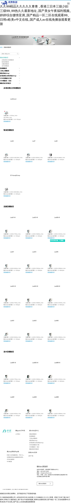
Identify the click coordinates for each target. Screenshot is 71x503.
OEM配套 (9, 461)
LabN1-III (13, 286)
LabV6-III (57, 217)
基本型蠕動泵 (5, 66)
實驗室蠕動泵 (4, 57)
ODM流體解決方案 (6, 78)
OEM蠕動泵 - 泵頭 (5, 81)
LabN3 (34, 320)
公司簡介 (17, 434)
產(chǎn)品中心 (34, 430)
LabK (55, 141)
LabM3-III (35, 362)
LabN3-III (35, 286)
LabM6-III (57, 362)
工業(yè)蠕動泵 (4, 71)
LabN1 (12, 320)
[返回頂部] (68, 499)
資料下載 (30, 456)
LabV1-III (12, 217)
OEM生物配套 (10, 459)
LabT (33, 141)
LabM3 (34, 397)
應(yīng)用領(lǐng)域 (13, 451)
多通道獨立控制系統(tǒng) (8, 76)
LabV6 (56, 252)
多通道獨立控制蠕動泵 (8, 60)
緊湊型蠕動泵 (5, 62)
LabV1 (12, 252)
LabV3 (34, 252)
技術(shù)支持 (32, 452)
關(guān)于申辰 (20, 430)
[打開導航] (68, 3)
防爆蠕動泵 (3, 68)
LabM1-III (13, 362)
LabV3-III (35, 217)
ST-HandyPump (15, 175)
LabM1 (12, 397)
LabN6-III (57, 286)
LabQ (12, 141)
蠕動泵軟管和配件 (5, 83)
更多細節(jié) (7, 121)
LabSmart (13, 99)
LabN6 (56, 320)
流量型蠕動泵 (5, 64)
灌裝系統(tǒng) (4, 73)
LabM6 (56, 397)
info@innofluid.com (46, 473)
